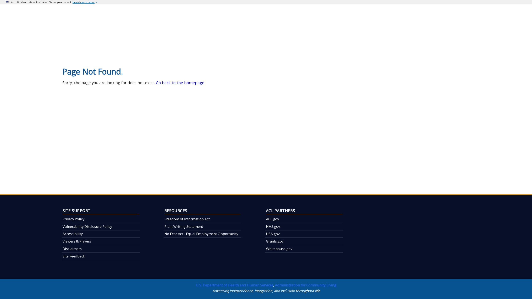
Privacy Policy (73, 219)
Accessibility (73, 233)
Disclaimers (72, 248)
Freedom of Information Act (187, 219)
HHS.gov (273, 226)
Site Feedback (74, 256)
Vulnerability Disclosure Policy (87, 226)
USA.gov (273, 233)
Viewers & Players (77, 241)
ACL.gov (272, 219)
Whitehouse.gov (279, 248)
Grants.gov (274, 241)
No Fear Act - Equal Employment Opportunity (201, 233)
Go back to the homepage (180, 82)
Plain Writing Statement (183, 226)
